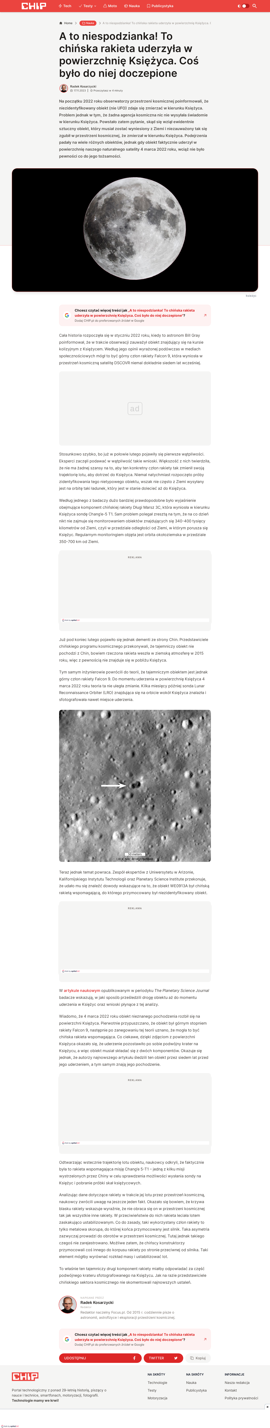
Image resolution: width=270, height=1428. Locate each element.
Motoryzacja (157, 1398)
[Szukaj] (254, 6)
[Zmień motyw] (244, 6)
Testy (88, 6)
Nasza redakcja (237, 1382)
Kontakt (231, 1390)
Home (68, 23)
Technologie (157, 1382)
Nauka (134, 6)
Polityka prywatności (241, 1398)
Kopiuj (201, 1358)
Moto (112, 6)
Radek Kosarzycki (83, 86)
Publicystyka (162, 6)
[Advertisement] (135, 589)
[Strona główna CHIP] (34, 6)
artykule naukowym (82, 990)
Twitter (156, 1358)
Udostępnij (75, 1358)
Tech (67, 6)
